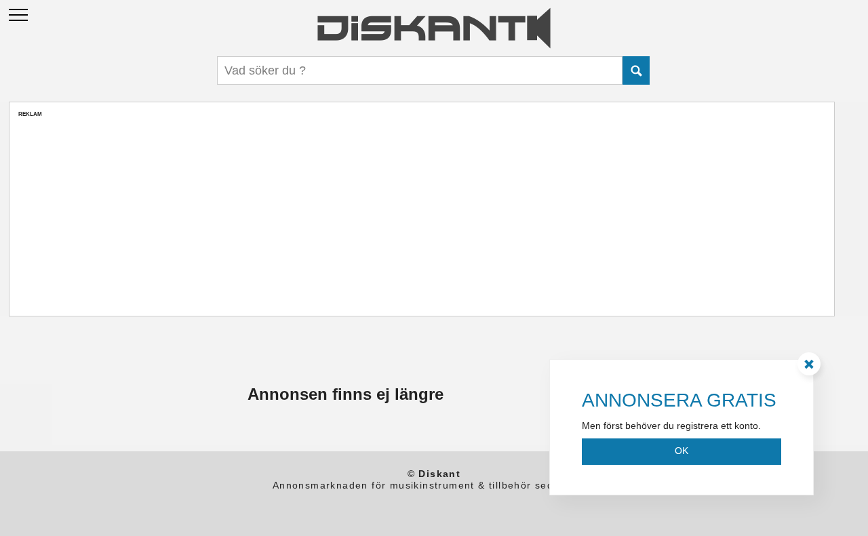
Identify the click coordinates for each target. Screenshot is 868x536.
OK (681, 450)
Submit (636, 70)
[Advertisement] (421, 213)
